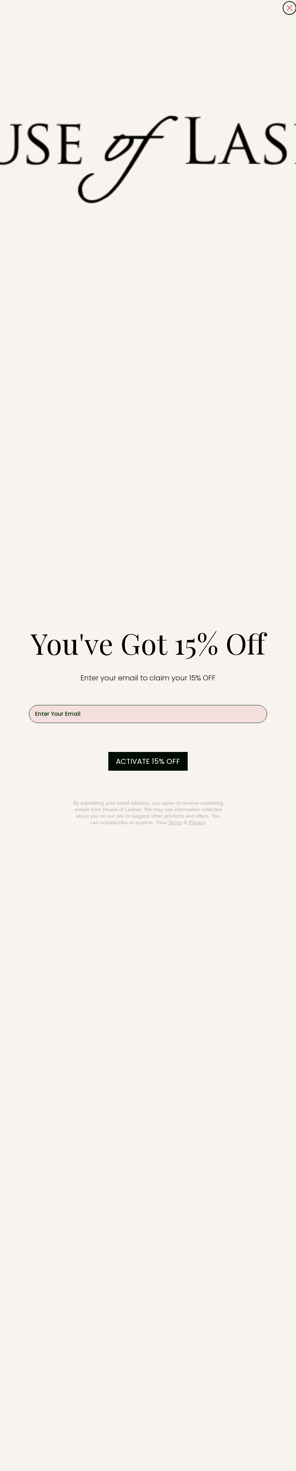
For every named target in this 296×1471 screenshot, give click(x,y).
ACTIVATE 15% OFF (148, 761)
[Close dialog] (289, 7)
